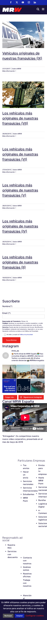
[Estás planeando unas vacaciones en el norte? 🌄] (38, 386)
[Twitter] (23, 537)
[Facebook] (19, 537)
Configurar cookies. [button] (35, 615)
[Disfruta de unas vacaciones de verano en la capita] (9, 372)
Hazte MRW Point (41, 480)
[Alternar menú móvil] (43, 9)
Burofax (42, 500)
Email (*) (6, 313)
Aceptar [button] (19, 616)
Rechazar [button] (8, 616)
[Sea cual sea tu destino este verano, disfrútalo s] (9, 386)
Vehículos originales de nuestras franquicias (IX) (23, 31)
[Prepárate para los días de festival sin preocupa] (38, 372)
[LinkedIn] (19, 546)
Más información (8, 71)
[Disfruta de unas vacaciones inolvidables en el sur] (24, 372)
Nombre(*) (7, 306)
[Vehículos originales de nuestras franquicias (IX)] (23, 35)
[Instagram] (23, 542)
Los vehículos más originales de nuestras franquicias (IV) (20, 226)
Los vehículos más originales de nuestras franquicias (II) (20, 262)
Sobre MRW (16, 69)
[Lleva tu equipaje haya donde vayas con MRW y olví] (24, 386)
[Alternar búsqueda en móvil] (38, 9)
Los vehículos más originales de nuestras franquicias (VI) (20, 154)
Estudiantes (28, 494)
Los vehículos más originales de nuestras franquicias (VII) (23, 91)
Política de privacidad (26, 334)
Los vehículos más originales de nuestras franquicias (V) (20, 190)
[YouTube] (19, 542)
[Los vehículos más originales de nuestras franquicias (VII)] (23, 95)
